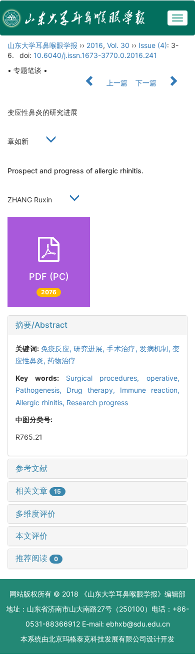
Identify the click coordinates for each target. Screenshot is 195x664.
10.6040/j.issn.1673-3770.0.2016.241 (95, 55)
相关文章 (38, 491)
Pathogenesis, (41, 390)
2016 (94, 45)
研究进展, (90, 348)
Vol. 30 (118, 45)
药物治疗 (62, 360)
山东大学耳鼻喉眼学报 (43, 45)
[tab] (97, 325)
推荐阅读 (37, 558)
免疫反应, (57, 348)
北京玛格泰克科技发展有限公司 (97, 639)
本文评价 (32, 536)
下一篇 (147, 82)
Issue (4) (152, 45)
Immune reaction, (150, 390)
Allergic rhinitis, (41, 402)
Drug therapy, (93, 390)
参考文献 (32, 468)
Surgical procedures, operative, (123, 378)
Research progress (97, 402)
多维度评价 (36, 514)
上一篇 (116, 82)
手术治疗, (123, 348)
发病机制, (156, 348)
